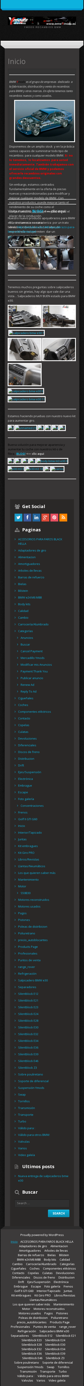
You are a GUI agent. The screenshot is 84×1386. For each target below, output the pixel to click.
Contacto (24, 718)
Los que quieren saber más (37, 873)
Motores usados (29, 906)
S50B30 (25, 893)
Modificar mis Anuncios (36, 665)
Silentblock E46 (28, 1061)
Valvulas (24, 1141)
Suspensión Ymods (31, 1088)
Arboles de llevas (30, 571)
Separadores (27, 987)
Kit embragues (28, 846)
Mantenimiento (28, 880)
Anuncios (27, 638)
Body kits (24, 604)
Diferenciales (27, 745)
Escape (23, 792)
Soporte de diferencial (33, 1081)
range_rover (26, 967)
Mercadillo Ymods (33, 658)
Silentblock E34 (28, 1041)
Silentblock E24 (28, 1014)
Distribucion (26, 759)
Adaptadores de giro (32, 550)
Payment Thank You (34, 671)
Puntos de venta (29, 960)
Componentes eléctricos (34, 712)
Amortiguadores (29, 564)
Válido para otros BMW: (34, 1135)
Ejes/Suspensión (29, 772)
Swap (22, 1094)
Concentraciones (32, 806)
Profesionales (27, 953)
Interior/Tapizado (30, 832)
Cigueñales (25, 698)
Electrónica (25, 779)
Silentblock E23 (28, 1007)
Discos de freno (29, 752)
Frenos (23, 812)
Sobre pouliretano (30, 1074)
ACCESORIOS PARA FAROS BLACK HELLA (40, 541)
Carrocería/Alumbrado (33, 624)
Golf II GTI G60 (27, 819)
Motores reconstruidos (33, 900)
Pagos (22, 913)
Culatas (23, 732)
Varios (22, 1148)
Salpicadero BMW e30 (33, 980)
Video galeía (26, 1155)
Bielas (22, 584)
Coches (23, 705)
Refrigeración (27, 974)
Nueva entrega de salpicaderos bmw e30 (43, 1178)
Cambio (23, 618)
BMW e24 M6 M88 (30, 597)
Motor (22, 886)
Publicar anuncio (32, 678)
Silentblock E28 (28, 1021)
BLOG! (37, 211)
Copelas (23, 725)
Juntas (22, 839)
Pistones (24, 920)
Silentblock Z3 (27, 1068)
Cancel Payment (32, 651)
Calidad (23, 611)
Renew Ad (27, 685)
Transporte (25, 1115)
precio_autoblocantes (33, 940)
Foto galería (26, 799)
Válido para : (26, 1128)
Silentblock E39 (28, 1054)
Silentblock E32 (28, 1034)
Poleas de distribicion (32, 927)
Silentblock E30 (28, 1027)
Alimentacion (27, 557)
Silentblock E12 (28, 994)
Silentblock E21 (28, 1000)
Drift (21, 765)
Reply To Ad (29, 691)
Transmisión (26, 1108)
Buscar (25, 644)
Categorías (25, 631)
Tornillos (24, 1101)
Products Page (28, 947)
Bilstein (23, 591)
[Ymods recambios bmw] (42, 21)
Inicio (21, 826)
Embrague (25, 785)
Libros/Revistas (28, 859)
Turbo (22, 1121)
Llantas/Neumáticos (31, 866)
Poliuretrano (26, 933)
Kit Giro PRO (26, 853)
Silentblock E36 (28, 1047)
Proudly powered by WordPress (42, 1235)
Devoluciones (27, 738)
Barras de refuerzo (31, 577)
